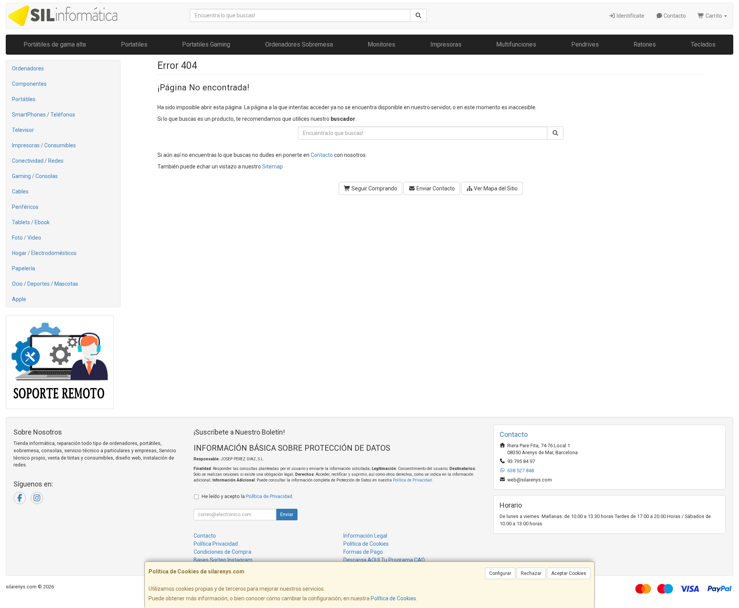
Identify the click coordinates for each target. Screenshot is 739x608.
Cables (20, 191)
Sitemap (272, 166)
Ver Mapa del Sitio (495, 188)
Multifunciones (516, 44)
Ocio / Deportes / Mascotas (45, 284)
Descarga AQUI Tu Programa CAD (384, 560)
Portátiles (23, 99)
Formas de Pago (363, 552)
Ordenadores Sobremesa (299, 44)
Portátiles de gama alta (54, 44)
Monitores (381, 44)
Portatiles (134, 44)
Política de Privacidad (412, 480)
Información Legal (365, 536)
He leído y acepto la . (247, 496)
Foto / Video (26, 238)
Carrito (713, 16)
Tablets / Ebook (31, 222)
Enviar (286, 514)
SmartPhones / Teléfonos (43, 115)
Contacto (674, 16)
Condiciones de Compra (222, 552)
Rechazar (531, 573)
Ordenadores (28, 68)
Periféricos (25, 207)
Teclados (703, 44)
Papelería (23, 268)
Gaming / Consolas (35, 176)
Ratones (645, 44)
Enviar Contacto (435, 188)
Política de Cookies (393, 598)
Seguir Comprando (373, 188)
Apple (19, 299)
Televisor (23, 130)
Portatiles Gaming (206, 44)
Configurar (500, 573)
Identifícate (629, 16)
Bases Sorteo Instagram (223, 560)
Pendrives (585, 44)
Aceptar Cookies (568, 573)
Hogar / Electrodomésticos (44, 253)
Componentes (29, 84)
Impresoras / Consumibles (44, 145)
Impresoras (445, 44)
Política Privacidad (216, 544)
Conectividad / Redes (38, 161)
